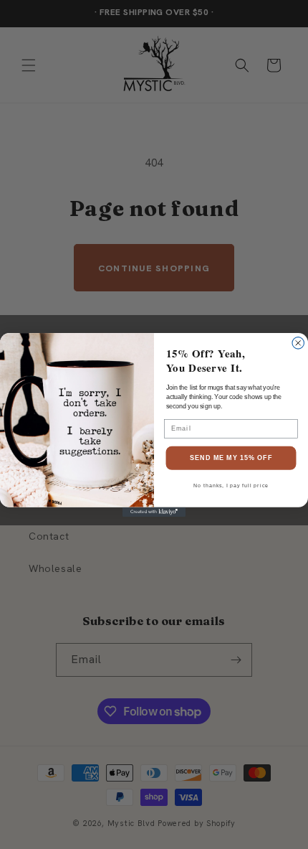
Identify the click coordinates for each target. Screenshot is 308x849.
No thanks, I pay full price (231, 486)
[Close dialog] (298, 343)
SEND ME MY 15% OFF (231, 457)
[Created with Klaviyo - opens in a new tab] (154, 511)
